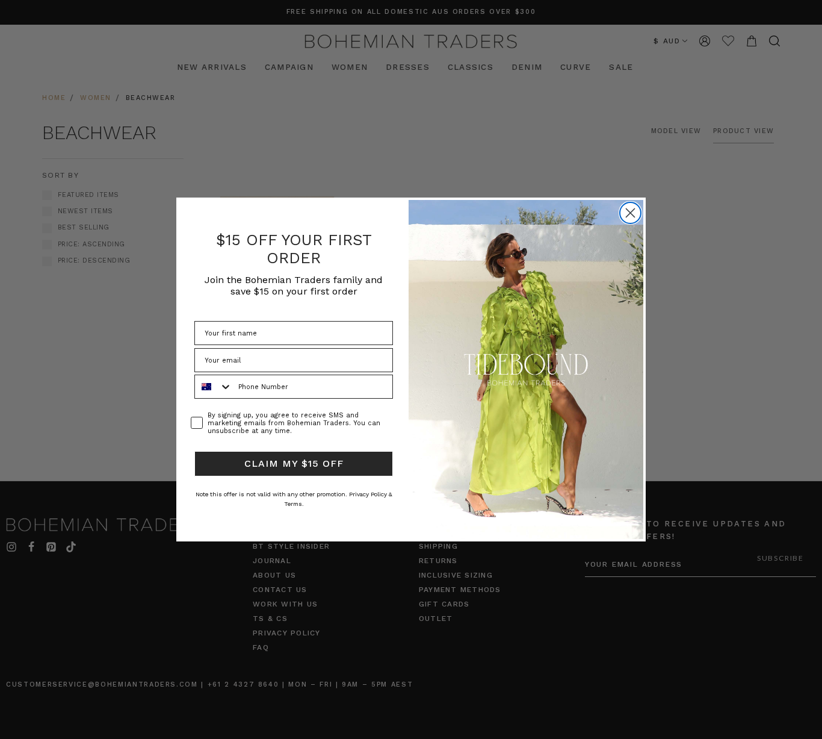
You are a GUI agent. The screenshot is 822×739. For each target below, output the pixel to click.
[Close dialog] (630, 212)
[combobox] (213, 386)
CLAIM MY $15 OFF (294, 463)
